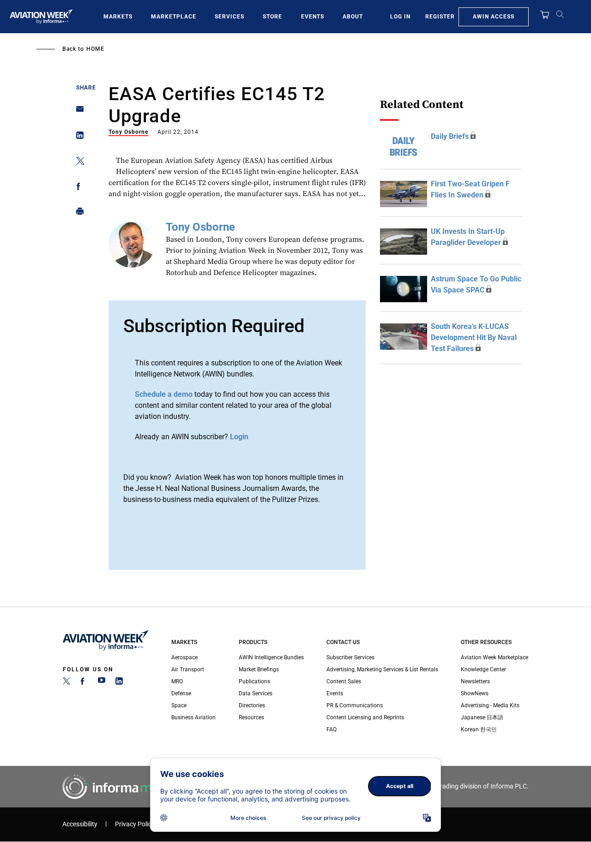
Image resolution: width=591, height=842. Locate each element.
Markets (118, 16)
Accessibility (79, 824)
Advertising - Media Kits (490, 705)
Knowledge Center (483, 669)
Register (440, 16)
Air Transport (187, 669)
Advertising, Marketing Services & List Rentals (382, 669)
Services (229, 16)
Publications (254, 681)
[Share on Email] (77, 112)
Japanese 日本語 (482, 717)
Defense (181, 693)
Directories (252, 705)
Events (312, 16)
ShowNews (474, 693)
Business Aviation (193, 717)
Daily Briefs (450, 136)
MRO (177, 681)
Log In (400, 16)
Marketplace (173, 16)
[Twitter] (66, 683)
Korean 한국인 (479, 729)
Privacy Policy (135, 824)
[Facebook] (84, 683)
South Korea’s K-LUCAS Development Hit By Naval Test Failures (474, 337)
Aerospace (184, 657)
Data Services (255, 693)
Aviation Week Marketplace (494, 657)
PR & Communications (354, 705)
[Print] (77, 213)
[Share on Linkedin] (77, 137)
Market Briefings (259, 669)
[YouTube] (101, 683)
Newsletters (475, 681)
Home (95, 49)
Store (272, 16)
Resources (251, 717)
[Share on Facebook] (77, 188)
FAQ (331, 729)
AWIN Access (493, 16)
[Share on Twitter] (77, 162)
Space (179, 705)
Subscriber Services (350, 657)
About (353, 16)
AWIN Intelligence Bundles (271, 657)
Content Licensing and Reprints (365, 717)
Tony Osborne (128, 132)
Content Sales (343, 681)
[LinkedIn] (119, 683)
